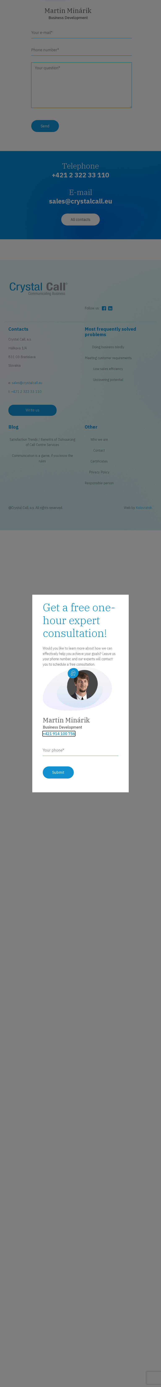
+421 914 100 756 (59, 734)
